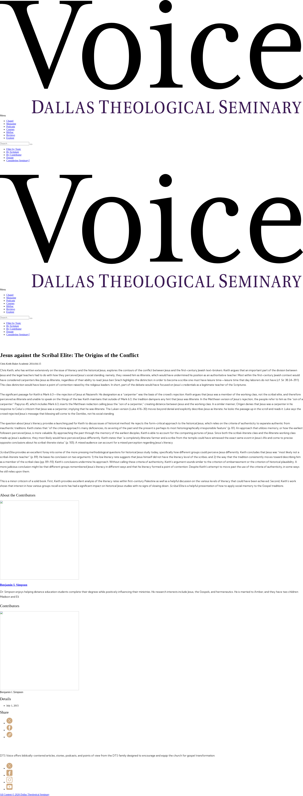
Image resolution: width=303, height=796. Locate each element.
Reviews (10, 135)
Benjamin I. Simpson (13, 584)
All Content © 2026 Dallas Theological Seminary (24, 794)
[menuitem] (154, 121)
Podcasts (10, 126)
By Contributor (13, 154)
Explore (10, 138)
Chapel (9, 121)
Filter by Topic (13, 149)
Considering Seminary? (18, 160)
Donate (10, 157)
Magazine (11, 123)
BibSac (10, 132)
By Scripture (12, 152)
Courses (10, 129)
